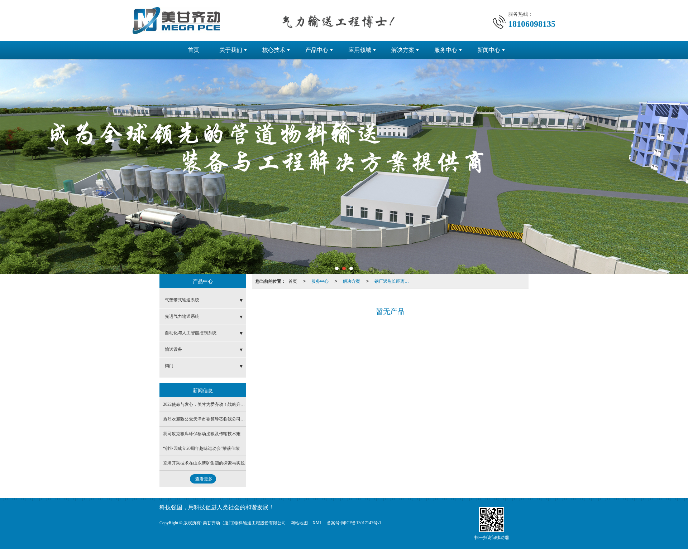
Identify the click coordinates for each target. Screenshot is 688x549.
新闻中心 (488, 50)
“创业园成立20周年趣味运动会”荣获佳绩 (201, 448)
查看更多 (203, 478)
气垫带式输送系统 (182, 299)
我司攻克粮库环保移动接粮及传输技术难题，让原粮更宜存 (219, 433)
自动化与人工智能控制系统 (190, 332)
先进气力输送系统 (182, 316)
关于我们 (230, 50)
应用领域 (359, 50)
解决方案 (402, 50)
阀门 (169, 365)
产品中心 (316, 50)
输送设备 (173, 349)
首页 (193, 50)
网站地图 (299, 522)
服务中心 (445, 50)
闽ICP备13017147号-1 (361, 522)
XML (317, 522)
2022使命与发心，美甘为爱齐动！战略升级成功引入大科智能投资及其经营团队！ (240, 404)
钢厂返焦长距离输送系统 (393, 281)
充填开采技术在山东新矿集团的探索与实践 (204, 463)
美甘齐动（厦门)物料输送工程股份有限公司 (244, 522)
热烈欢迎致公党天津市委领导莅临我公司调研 (206, 419)
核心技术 (273, 50)
